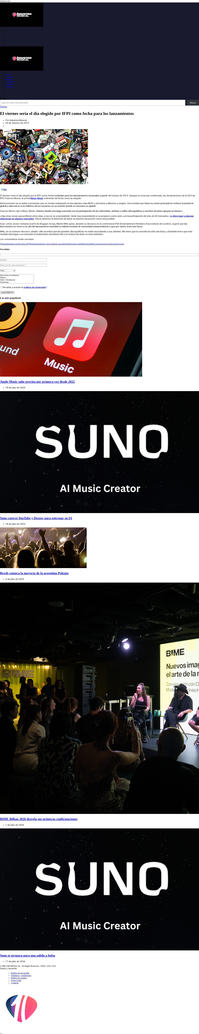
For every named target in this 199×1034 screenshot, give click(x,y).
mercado (77, 244)
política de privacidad (35, 287)
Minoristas (85, 244)
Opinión (8, 84)
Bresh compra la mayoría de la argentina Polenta (34, 573)
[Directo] (17, 278)
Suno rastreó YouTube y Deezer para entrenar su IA (36, 518)
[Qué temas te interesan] (17, 275)
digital (8, 244)
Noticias (8, 77)
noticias (99, 244)
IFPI (29, 244)
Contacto (15, 983)
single (115, 244)
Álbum (3, 244)
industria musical (45, 244)
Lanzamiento (62, 244)
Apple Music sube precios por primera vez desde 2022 (37, 381)
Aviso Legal (16, 980)
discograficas (16, 244)
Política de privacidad (20, 973)
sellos (110, 244)
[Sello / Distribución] (17, 280)
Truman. (22, 968)
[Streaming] (17, 282)
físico (24, 244)
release (105, 244)
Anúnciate (9, 87)
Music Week (36, 198)
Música (93, 244)
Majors (71, 244)
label (54, 244)
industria (34, 244)
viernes (121, 244)
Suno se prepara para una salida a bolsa (27, 955)
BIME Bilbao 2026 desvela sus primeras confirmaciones (38, 819)
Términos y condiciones (21, 975)
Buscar (3, 98)
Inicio (7, 74)
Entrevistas (10, 82)
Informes (9, 79)
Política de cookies (19, 978)
